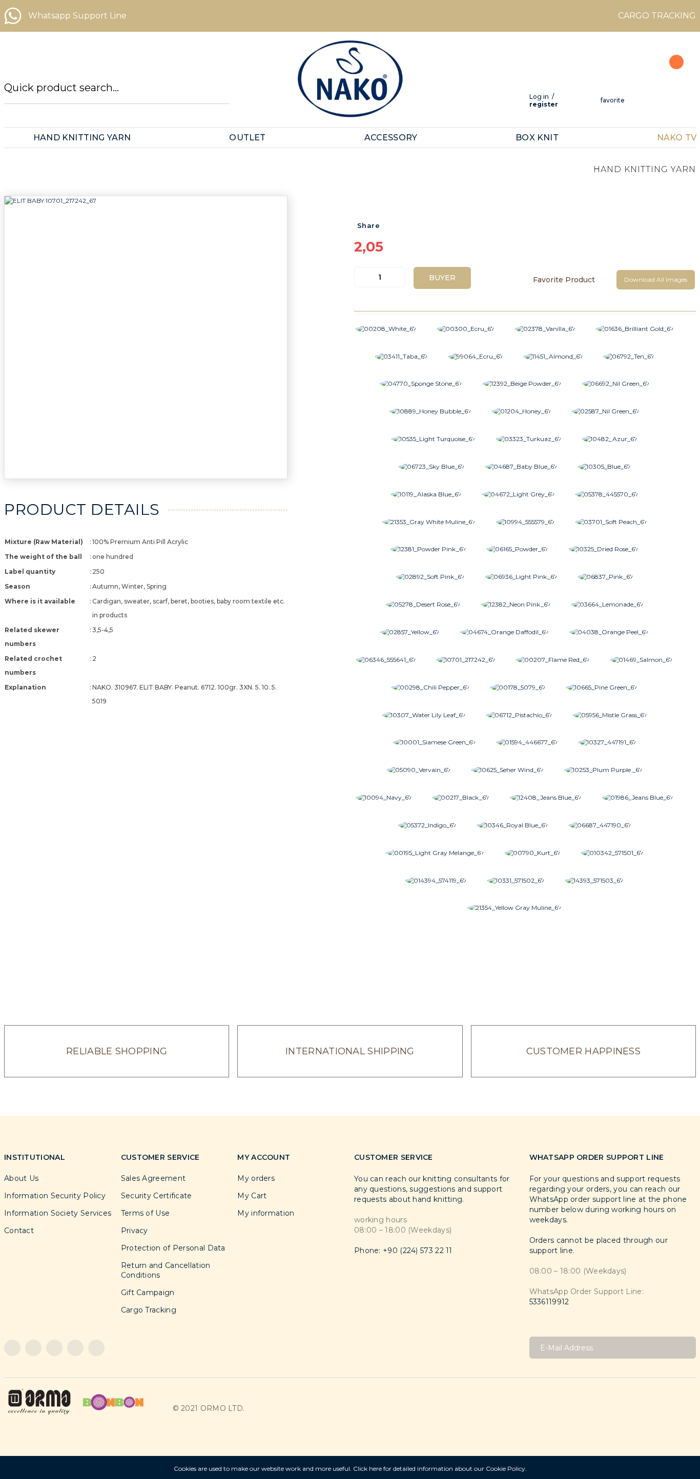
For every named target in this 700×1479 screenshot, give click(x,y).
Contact (19, 1230)
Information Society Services (57, 1213)
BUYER (442, 277)
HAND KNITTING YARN (82, 137)
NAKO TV (676, 137)
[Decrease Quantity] (362, 277)
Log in (539, 96)
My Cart (251, 1195)
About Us (21, 1178)
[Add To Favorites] (568, 279)
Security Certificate (156, 1195)
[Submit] (684, 1348)
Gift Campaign (148, 1292)
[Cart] (671, 84)
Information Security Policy (55, 1195)
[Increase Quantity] (397, 277)
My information (265, 1213)
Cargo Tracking (148, 1310)
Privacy (134, 1230)
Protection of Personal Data (173, 1248)
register (543, 104)
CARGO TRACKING (657, 15)
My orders (256, 1178)
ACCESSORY (391, 137)
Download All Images (655, 279)
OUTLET (247, 137)
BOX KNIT (537, 137)
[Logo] (350, 78)
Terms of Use (145, 1213)
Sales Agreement (153, 1178)
